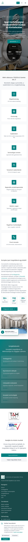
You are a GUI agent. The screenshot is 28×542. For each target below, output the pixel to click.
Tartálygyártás (4, 489)
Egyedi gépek (4, 512)
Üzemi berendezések (6, 510)
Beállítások (6, 535)
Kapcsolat (3, 495)
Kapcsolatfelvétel (13, 455)
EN (21, 3)
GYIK (2, 497)
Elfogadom (5, 539)
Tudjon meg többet (17, 532)
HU (18, 3)
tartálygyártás (16, 274)
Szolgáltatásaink (5, 493)
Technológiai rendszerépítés (8, 491)
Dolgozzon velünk (8, 309)
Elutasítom (14, 535)
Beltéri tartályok (5, 504)
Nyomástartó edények (6, 508)
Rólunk (14, 46)
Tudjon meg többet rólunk (14, 460)
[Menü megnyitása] (25, 2)
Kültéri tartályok (5, 506)
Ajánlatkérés (13, 41)
